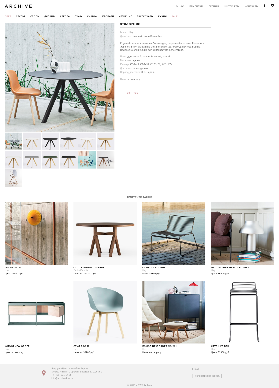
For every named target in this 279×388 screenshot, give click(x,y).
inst (272, 6)
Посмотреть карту (44, 373)
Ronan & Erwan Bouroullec (147, 36)
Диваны (49, 16)
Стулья (21, 16)
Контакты (251, 6)
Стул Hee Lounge (154, 267)
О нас (180, 6)
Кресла (65, 16)
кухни (162, 16)
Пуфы (78, 16)
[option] (59, 77)
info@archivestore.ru (62, 378)
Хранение (125, 16)
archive (18, 6)
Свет (8, 16)
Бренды (214, 6)
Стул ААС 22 (81, 346)
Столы (34, 16)
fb (265, 6)
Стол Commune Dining (88, 267)
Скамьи (92, 16)
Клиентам (196, 6)
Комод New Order (17, 346)
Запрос (132, 93)
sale (175, 16)
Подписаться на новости (207, 376)
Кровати (108, 16)
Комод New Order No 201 (159, 346)
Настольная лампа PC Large (231, 267)
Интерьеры (232, 6)
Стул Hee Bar (220, 346)
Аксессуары (145, 16)
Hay (131, 32)
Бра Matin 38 (13, 267)
